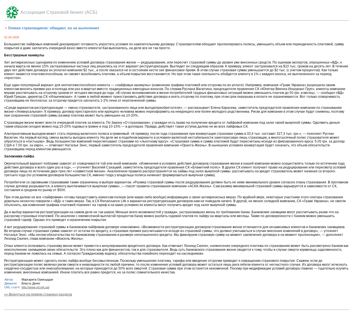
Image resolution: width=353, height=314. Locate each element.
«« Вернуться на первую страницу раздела (38, 294)
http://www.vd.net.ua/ (35, 287)
